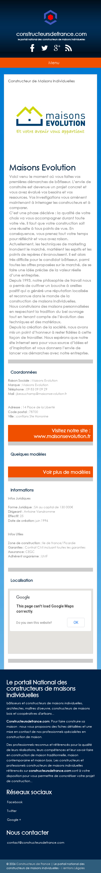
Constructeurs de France (33, 864)
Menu (53, 62)
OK (76, 622)
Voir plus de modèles (66, 472)
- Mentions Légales (72, 868)
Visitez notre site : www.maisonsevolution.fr (62, 433)
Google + (14, 819)
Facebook (15, 802)
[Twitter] (45, 48)
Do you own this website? (34, 623)
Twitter (12, 811)
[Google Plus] (57, 48)
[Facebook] (32, 48)
